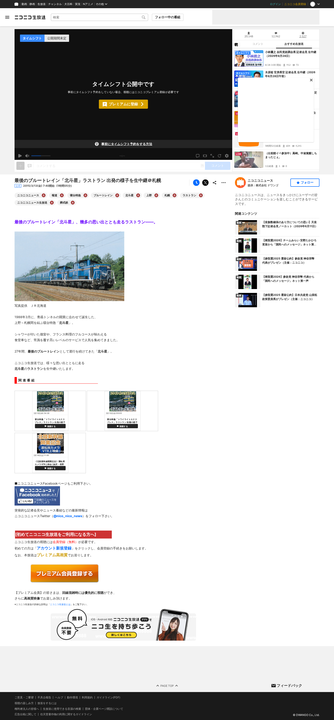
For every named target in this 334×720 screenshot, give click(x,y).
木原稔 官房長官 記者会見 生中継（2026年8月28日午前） (290, 74)
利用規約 (87, 697)
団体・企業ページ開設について (104, 708)
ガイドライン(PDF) (108, 697)
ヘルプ (59, 697)
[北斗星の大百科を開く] (138, 195)
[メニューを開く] (7, 17)
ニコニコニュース (260, 180)
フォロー (307, 182)
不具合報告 (44, 697)
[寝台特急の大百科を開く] (85, 195)
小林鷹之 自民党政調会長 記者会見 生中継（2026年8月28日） (290, 54)
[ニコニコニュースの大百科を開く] (43, 195)
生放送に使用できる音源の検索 (62, 708)
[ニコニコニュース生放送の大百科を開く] (52, 202)
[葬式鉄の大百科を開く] (73, 202)
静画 (32, 4)
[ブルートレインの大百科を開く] (117, 195)
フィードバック (289, 685)
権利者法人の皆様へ (27, 708)
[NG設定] (236, 44)
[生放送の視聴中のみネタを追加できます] (20, 166)
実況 (77, 4)
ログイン (275, 4)
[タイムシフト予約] (196, 182)
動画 (24, 4)
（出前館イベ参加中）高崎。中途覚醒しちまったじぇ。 (291, 155)
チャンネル (55, 4)
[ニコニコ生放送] (30, 17)
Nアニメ (88, 4)
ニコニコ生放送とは (60, 604)
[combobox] (99, 17)
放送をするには (47, 703)
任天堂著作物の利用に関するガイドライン (66, 714)
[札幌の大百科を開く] (174, 195)
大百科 (68, 4)
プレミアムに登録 (123, 104)
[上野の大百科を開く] (156, 195)
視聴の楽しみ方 (24, 703)
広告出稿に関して (25, 714)
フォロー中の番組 (167, 17)
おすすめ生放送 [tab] (294, 43)
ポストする (205, 182)
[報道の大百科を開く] (62, 195)
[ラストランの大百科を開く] (201, 195)
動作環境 (72, 697)
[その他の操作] (223, 182)
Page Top (167, 685)
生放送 (41, 4)
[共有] (214, 182)
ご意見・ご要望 (24, 697)
